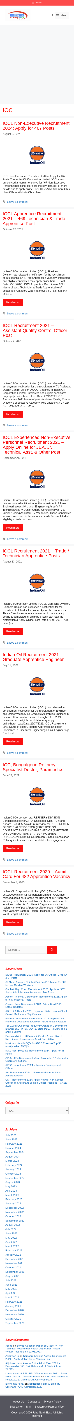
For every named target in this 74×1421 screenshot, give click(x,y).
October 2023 (13, 1173)
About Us (18, 1401)
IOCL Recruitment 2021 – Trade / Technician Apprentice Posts (36, 553)
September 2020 (14, 1323)
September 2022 (14, 1220)
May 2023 (11, 1186)
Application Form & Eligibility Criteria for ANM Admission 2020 (32, 1385)
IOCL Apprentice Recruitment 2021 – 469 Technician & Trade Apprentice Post (34, 218)
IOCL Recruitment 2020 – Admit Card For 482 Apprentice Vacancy (36, 874)
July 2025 (10, 1135)
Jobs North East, (42, 1412)
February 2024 (13, 1165)
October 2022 (13, 1216)
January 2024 (13, 1169)
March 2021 (12, 1297)
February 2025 (13, 1143)
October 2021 (13, 1267)
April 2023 (11, 1190)
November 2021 (14, 1263)
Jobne (8, 1345)
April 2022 (11, 1242)
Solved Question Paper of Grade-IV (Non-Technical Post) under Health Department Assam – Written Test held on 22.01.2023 (34, 1348)
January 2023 (13, 1203)
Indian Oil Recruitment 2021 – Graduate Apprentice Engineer (33, 657)
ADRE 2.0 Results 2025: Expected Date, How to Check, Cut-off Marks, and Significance (36, 1013)
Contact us (34, 1401)
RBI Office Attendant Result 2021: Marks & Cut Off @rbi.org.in (36, 1378)
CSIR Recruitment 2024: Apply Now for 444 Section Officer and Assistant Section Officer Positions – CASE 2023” (36, 1082)
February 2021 (13, 1301)
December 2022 (14, 1207)
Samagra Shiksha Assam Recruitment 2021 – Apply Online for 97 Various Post (35, 1357)
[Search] (52, 950)
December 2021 (14, 1259)
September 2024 (14, 1152)
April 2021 (11, 1293)
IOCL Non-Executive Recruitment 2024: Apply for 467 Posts (36, 126)
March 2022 (12, 1246)
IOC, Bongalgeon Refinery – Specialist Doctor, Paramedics (33, 767)
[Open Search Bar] (52, 15)
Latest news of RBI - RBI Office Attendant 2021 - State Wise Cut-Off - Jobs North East (36, 1375)
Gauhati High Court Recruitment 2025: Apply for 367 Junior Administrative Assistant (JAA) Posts (35, 991)
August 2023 (12, 1182)
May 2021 (11, 1288)
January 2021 (13, 1306)
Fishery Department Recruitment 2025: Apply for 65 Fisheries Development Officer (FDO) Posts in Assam (35, 1020)
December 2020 (14, 1310)
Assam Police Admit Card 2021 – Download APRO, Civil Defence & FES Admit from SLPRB (33, 1366)
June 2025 (11, 1139)
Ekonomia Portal (14, 1383)
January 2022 (13, 1254)
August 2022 (12, 1224)
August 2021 (12, 1276)
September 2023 (14, 1178)
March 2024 (12, 1160)
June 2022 (11, 1233)
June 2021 (11, 1284)
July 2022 (10, 1229)
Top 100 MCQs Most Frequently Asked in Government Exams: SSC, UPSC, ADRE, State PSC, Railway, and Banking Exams (36, 1028)
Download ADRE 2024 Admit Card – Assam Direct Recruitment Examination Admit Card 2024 (33, 1038)
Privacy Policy (52, 1401)
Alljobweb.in (12, 1355)
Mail (28, 1406)
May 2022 (11, 1237)
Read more (12, 302)
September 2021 (14, 1271)
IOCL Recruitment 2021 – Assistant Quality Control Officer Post (35, 330)
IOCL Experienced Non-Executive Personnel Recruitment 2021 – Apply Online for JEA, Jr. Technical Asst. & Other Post (36, 445)
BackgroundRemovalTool (49, 1406)
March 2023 (12, 1195)
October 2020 (13, 1318)
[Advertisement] (37, 64)
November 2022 (14, 1212)
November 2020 (14, 1314)
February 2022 (13, 1250)
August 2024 (12, 1156)
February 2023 (13, 1199)
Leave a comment (17, 201)
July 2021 (10, 1280)
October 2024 (13, 1148)
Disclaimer (16, 1406)
